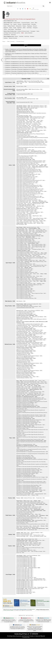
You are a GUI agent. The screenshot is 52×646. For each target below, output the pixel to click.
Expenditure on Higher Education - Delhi (37, 424)
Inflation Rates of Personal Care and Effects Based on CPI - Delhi (29, 190)
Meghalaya (29, 26)
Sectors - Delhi (19, 384)
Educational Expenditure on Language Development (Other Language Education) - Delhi (32, 447)
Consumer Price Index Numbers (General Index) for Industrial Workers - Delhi (31, 142)
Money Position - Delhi (10, 305)
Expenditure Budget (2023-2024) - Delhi (24, 585)
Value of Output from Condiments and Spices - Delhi (26, 251)
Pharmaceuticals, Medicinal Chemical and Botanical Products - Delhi (29, 219)
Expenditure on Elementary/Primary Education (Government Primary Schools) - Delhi (32, 413)
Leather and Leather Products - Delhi (23, 214)
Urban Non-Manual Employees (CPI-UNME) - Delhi (26, 156)
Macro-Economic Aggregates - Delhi (23, 326)
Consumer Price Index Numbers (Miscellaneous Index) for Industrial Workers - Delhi (31, 145)
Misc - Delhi (34, 201)
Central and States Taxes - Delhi (30, 539)
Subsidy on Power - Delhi (38, 535)
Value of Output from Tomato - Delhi (23, 297)
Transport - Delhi (34, 495)
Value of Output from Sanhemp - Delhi (24, 255)
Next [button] (50, 60)
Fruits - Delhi (40, 120)
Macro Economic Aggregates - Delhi (30, 380)
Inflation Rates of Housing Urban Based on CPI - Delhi (27, 181)
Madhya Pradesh (11, 26)
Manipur (24, 26)
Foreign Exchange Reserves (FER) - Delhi (10, 94)
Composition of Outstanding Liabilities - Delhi (25, 505)
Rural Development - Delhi (21, 393)
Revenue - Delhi (36, 526)
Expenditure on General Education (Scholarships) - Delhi (27, 421)
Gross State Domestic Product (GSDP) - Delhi (25, 311)
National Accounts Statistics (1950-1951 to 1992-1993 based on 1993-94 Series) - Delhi (31, 320)
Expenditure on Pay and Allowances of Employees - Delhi (27, 518)
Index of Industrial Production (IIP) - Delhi (24, 158)
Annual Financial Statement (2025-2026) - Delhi (25, 566)
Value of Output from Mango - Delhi (23, 259)
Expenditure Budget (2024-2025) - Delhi (24, 586)
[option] (26, 60)
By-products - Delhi (20, 237)
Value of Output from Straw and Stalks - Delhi (25, 240)
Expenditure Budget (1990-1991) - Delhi (37, 580)
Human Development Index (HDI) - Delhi (10, 102)
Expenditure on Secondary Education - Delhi (25, 456)
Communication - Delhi (21, 385)
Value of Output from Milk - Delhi (22, 266)
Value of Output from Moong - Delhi (39, 278)
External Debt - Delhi (20, 90)
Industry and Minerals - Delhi (22, 389)
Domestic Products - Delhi (37, 325)
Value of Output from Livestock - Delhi (24, 265)
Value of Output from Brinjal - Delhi (23, 287)
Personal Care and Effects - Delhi (39, 126)
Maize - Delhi (31, 231)
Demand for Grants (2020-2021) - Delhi (24, 571)
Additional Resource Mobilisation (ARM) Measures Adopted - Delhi (29, 502)
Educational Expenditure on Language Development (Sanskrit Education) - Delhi (32, 451)
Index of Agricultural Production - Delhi (24, 157)
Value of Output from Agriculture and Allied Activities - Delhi (28, 238)
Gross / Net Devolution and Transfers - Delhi (36, 503)
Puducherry (13, 34)
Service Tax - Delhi (20, 552)
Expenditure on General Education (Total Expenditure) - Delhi (28, 422)
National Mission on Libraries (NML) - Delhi (25, 493)
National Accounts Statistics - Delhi (39, 316)
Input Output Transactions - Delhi (30, 233)
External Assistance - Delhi (37, 89)
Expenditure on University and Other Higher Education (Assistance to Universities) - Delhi (30, 433)
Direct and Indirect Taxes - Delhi (38, 540)
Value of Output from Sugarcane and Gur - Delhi (25, 283)
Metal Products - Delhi (37, 216)
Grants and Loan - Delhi (36, 507)
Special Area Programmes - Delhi (23, 495)
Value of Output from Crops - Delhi (23, 275)
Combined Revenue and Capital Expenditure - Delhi (26, 521)
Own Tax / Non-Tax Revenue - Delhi (31, 527)
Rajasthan (19, 27)
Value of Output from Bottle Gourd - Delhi (24, 286)
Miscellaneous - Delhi (36, 124)
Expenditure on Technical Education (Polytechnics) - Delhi (27, 486)
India (16, 20)
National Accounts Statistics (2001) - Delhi (36, 333)
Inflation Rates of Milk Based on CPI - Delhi (24, 184)
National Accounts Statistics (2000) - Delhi (24, 327)
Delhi (22, 33)
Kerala (5, 26)
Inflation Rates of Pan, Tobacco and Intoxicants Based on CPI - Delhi (29, 189)
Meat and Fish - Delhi (20, 124)
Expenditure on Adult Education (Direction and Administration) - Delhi (30, 398)
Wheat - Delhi (19, 233)
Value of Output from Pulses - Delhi (23, 280)
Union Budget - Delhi (10, 574)
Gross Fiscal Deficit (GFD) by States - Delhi (25, 514)
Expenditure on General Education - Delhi (24, 417)
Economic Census (20, 41)
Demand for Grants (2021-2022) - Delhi (24, 572)
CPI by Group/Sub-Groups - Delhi (37, 118)
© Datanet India (26, 637)
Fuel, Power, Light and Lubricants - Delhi (36, 203)
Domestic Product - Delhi (37, 331)
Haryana (19, 24)
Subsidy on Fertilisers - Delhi (36, 532)
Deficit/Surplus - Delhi (28, 509)
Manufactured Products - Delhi (32, 207)
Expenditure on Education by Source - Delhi (25, 404)
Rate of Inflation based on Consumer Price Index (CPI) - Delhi (28, 200)
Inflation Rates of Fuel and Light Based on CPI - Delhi (26, 176)
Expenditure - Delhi (34, 515)
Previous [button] (2, 60)
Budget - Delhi (29, 500)
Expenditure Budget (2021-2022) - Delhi (24, 582)
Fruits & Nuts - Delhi (40, 256)
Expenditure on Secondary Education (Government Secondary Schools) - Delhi (31, 466)
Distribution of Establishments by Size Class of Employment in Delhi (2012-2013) (22, 61)
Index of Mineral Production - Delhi (23, 165)
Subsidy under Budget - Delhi (22, 536)
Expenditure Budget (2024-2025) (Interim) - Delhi (26, 587)
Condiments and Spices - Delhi (38, 249)
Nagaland (6, 27)
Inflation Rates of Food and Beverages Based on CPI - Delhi (28, 174)
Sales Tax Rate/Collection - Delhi (23, 551)
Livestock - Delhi (19, 261)
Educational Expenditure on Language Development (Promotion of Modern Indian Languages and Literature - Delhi (31, 450)
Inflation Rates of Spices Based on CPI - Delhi (25, 195)
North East (27, 36)
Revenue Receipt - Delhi (32, 529)
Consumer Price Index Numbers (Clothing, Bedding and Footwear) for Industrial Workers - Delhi (32, 138)
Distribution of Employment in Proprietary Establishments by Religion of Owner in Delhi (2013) (25, 56)
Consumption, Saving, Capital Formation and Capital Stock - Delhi (30, 324)
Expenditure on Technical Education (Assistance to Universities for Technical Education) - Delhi (31, 480)
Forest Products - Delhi (30, 256)
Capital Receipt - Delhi (21, 529)
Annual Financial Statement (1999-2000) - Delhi (25, 564)
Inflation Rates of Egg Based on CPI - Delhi (24, 173)
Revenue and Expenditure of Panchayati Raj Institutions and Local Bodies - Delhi (32, 524)
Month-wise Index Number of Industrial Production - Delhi (27, 164)
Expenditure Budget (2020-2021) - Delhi (24, 581)
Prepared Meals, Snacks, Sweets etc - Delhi (25, 127)
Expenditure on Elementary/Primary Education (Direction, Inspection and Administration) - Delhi (30, 411)
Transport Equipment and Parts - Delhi (24, 222)
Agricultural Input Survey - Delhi (32, 227)
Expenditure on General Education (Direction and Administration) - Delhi (30, 420)
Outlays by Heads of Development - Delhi (38, 383)
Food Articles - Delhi (31, 223)
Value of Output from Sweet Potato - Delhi (24, 295)
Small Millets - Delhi (27, 232)
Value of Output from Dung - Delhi (39, 261)
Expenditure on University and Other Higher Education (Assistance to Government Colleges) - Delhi (30, 428)
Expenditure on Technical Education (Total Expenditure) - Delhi (28, 489)
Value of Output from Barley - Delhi (38, 244)
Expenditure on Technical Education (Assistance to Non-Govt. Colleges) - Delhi (32, 477)
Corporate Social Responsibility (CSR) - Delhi (25, 390)
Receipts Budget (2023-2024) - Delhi (23, 589)
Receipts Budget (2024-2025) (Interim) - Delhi (25, 592)
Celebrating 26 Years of (22, 634)
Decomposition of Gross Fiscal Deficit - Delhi (25, 511)
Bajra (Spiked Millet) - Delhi (21, 229)
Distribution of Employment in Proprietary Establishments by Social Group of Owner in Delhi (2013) (26, 58)
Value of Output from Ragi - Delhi (38, 246)
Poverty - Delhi (11, 498)
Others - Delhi (19, 83)
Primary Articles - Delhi (38, 222)
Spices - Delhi (34, 129)
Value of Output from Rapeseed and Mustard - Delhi (26, 272)
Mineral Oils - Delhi (20, 207)
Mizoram (35, 26)
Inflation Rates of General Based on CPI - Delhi (25, 178)
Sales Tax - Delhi (35, 545)
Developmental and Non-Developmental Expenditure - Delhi (29, 516)
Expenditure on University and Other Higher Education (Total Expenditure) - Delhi (31, 437)
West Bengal (18, 29)
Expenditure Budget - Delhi (39, 578)
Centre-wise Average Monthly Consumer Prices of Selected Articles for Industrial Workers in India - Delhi (30, 134)
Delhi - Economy (10, 41)
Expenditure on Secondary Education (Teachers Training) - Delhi (29, 469)
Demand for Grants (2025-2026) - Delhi (24, 578)
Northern (32, 36)
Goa (11, 24)
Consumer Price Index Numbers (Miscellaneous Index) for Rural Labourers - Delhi (31, 154)
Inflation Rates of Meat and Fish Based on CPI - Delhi (26, 182)
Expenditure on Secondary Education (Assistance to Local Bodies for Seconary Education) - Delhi (31, 460)
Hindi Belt (21, 36)
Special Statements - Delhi (21, 333)
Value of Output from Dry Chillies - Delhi (24, 253)
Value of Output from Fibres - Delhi (23, 254)
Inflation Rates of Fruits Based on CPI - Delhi (25, 175)
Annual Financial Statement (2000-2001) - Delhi (25, 565)
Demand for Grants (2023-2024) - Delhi (24, 575)
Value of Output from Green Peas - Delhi (24, 289)
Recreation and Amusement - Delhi (23, 129)
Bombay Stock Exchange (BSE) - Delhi (34, 81)
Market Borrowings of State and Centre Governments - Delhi (28, 508)
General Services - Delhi (36, 388)
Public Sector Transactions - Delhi (39, 326)
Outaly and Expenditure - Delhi (22, 383)
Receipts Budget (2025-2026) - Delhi (23, 593)
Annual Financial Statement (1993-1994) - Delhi (25, 560)
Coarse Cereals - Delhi (40, 229)
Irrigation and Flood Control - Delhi (37, 391)
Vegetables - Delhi (20, 131)
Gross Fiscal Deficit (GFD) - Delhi (23, 510)
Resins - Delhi (19, 220)
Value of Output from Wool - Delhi (38, 266)
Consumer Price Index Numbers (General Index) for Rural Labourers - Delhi (31, 152)
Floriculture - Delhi (20, 256)
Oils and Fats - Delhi (35, 125)
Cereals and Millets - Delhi (21, 228)
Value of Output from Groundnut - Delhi (24, 270)
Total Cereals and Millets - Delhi (38, 232)
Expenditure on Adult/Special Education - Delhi (34, 395)
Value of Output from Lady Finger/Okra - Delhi (25, 291)
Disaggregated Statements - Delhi (23, 325)
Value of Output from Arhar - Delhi (30, 277)
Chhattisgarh (6, 24)
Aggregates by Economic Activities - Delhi (24, 353)
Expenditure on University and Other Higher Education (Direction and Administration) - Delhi (29, 435)
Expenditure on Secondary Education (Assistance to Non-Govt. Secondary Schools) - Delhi (31, 462)
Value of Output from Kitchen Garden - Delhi (25, 239)
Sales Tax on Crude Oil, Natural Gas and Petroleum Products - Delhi (30, 547)
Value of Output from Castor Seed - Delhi (24, 269)
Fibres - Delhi (36, 253)
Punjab (14, 27)
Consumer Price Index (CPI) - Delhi (30, 108)
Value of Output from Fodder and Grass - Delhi (25, 264)
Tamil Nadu (29, 27)
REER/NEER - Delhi (42, 201)
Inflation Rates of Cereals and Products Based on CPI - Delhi (28, 169)
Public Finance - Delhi (10, 515)
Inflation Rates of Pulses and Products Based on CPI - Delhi (28, 192)
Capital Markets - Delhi (10, 82)
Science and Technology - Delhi (35, 393)
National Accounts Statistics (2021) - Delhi (36, 346)
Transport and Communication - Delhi (38, 130)
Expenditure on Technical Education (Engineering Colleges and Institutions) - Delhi (31, 483)
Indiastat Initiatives (26, 615)
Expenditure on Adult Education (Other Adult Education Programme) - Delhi (31, 399)
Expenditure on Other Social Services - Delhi (25, 492)
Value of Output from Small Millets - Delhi (24, 248)
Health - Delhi (39, 121)
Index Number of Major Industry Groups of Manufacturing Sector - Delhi (30, 162)
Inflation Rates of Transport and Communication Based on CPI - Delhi (30, 197)
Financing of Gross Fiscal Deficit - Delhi (24, 513)
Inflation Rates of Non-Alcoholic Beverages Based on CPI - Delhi (29, 186)
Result (26, 45)
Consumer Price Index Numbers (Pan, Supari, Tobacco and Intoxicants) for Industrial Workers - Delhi (31, 148)
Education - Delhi (40, 394)
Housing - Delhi (37, 123)
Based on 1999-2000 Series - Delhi (23, 316)
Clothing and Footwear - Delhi (22, 118)
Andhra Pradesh (16, 22)
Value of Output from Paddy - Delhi (23, 246)
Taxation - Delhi (11, 546)
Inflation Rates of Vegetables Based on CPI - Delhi (26, 198)
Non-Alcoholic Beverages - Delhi (23, 125)
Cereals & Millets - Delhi (21, 243)
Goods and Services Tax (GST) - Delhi (24, 542)
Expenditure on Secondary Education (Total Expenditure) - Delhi (29, 472)
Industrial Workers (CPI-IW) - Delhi (32, 131)
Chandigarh (32, 31)
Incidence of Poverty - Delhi (29, 498)
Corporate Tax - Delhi (33, 541)
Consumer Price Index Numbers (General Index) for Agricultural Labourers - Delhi (31, 114)
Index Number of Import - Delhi (23, 105)
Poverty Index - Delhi (40, 498)
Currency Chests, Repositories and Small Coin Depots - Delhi (28, 306)
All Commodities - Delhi (21, 203)
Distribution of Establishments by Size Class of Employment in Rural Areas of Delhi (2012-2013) (26, 63)
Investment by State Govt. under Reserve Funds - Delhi (27, 98)
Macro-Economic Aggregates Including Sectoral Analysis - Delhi (29, 356)
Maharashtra (18, 26)
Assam (32, 22)
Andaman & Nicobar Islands (23, 31)
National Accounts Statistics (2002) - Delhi (36, 340)
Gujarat (15, 24)
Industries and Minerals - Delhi (22, 391)
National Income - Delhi (10, 344)
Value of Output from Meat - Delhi (39, 265)
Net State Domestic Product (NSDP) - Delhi (24, 375)
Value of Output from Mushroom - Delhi (24, 292)
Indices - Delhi (12, 165)
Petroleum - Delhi (19, 386)
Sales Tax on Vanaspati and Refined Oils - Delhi (25, 550)
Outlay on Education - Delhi (21, 424)
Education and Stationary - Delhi (22, 119)
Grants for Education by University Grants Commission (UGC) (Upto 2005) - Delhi (31, 442)
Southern (6, 38)
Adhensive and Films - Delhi (36, 208)
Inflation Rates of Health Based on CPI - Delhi (25, 179)
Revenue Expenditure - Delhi (22, 522)
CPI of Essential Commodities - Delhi (23, 115)
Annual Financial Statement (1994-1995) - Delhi (25, 561)
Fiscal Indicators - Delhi (21, 503)
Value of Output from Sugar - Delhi (23, 282)
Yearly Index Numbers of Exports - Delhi (39, 107)
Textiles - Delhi (42, 220)
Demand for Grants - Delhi (21, 567)
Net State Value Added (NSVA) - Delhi (23, 376)
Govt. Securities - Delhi (10, 98)
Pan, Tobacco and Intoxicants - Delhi (23, 126)
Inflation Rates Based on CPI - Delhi (23, 167)
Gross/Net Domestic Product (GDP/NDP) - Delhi (25, 314)
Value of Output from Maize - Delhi (38, 245)
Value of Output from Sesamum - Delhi (24, 273)
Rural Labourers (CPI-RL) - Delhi (22, 151)
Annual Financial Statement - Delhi (33, 555)
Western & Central (13, 38)
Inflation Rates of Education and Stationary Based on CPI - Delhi (29, 171)
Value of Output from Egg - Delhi (22, 262)
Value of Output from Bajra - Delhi (23, 244)
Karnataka (33, 24)
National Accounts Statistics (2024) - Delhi (24, 364)
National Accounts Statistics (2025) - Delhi (24, 371)
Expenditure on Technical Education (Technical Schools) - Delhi (28, 487)
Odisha (10, 27)
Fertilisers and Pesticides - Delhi (36, 212)
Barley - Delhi (31, 229)
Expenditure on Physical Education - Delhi (24, 455)
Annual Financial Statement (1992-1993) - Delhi (25, 559)
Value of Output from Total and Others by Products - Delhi (28, 242)
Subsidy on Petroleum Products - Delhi (24, 535)
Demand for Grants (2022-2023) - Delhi (24, 574)
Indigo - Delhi (42, 260)
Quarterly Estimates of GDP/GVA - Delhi (24, 378)
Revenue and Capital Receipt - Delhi (23, 528)
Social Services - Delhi (20, 394)
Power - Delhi (28, 386)
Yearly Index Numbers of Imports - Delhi (39, 105)
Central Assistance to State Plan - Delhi (31, 382)
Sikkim (24, 27)
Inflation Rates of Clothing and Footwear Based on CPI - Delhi (28, 170)
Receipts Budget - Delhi (42, 587)
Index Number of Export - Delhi (23, 107)
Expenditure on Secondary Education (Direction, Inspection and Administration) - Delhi (32, 465)
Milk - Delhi (28, 124)
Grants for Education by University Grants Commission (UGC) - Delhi (30, 439)
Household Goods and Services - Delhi (24, 123)
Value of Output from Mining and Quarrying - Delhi (26, 298)
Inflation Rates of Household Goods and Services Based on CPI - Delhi (30, 180)
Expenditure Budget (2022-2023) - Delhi (24, 583)
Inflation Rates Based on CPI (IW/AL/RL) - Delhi (25, 168)
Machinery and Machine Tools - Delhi (23, 216)
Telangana (35, 27)
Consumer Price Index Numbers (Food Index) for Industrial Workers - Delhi (31, 140)
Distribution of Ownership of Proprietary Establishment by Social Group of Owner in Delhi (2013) (26, 69)
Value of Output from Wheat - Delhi (23, 249)
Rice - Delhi (18, 232)
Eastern (16, 36)
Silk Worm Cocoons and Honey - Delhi (24, 281)
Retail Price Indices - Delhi (21, 149)
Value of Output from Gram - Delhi (23, 278)
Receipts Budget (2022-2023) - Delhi (35, 588)
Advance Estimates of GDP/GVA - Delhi (35, 310)
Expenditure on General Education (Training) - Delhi (26, 423)
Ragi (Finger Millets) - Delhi (41, 231)
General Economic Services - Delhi (23, 388)
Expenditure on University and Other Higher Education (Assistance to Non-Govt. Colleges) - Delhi (32, 430)
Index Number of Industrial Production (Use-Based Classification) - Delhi (30, 160)
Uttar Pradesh (11, 29)
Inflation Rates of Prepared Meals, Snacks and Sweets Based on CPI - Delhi (31, 191)
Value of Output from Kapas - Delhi (39, 254)
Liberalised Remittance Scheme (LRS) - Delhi (25, 307)
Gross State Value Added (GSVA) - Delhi (24, 313)
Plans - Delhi (12, 438)
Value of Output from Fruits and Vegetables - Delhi (36, 258)
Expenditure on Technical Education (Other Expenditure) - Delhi (28, 485)
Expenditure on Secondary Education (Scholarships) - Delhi (28, 468)
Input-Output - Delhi (10, 262)
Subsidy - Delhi (11, 534)
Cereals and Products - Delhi (39, 116)
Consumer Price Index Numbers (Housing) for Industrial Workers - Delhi (30, 143)
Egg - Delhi (33, 119)
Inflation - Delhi (35, 165)
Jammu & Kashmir (28, 33)
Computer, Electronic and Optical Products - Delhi (26, 211)
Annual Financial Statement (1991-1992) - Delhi (25, 558)
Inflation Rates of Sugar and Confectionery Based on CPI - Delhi (29, 196)
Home (4, 41)
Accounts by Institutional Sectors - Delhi (24, 348)
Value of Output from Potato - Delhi (39, 293)
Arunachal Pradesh (25, 22)
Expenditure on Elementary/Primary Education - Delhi (26, 405)
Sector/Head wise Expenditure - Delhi (23, 526)
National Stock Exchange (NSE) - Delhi (36, 82)
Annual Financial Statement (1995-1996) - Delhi (25, 563)
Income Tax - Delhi (37, 542)
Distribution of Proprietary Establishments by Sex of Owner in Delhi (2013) (21, 73)
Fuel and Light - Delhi (20, 121)
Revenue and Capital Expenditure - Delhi (24, 519)
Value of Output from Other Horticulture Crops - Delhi (27, 260)
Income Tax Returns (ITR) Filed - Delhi (33, 544)
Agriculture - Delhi (35, 384)
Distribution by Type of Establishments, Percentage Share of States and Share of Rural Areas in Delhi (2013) (26, 54)
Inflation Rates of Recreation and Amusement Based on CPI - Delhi (29, 193)
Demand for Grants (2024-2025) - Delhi (24, 576)
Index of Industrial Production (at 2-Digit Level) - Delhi (27, 163)
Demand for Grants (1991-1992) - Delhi (24, 570)
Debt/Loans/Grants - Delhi (29, 504)
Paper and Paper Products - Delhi (39, 218)
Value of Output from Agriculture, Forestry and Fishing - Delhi (28, 234)
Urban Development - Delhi (40, 493)
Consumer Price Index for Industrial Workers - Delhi (26, 136)
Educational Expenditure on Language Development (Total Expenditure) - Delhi (32, 453)
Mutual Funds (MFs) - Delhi (21, 82)
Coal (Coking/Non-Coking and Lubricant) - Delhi (25, 206)
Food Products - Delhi (20, 213)
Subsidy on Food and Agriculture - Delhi (24, 533)
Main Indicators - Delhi (10, 301)
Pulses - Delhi (39, 276)
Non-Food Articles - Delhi (21, 224)
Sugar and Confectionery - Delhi (22, 130)
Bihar (36, 22)
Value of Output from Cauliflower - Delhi (24, 288)
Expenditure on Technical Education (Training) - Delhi (27, 490)
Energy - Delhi (30, 385)
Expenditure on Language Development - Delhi (25, 444)
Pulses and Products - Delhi (40, 127)
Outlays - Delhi (42, 380)
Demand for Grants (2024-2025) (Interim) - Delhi (26, 577)
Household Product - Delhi (32, 213)
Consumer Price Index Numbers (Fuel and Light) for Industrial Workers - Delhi (31, 141)
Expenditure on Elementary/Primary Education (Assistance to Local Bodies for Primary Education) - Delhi (31, 408)
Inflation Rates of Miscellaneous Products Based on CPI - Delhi (28, 185)
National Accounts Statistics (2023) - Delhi (24, 357)
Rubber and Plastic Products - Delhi (31, 220)
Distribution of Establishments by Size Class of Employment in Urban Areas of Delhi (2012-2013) (26, 65)
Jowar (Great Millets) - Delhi (22, 231)
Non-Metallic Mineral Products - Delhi (23, 217)
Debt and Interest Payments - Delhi (23, 507)
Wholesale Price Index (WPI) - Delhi (23, 202)
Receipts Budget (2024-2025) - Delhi (23, 591)
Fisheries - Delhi (36, 255)
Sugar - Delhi (36, 281)
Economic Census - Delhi (9, 86)
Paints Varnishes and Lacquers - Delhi (23, 218)
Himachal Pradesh (26, 24)
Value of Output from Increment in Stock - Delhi (25, 276)
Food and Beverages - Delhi (22, 120)
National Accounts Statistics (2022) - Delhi (24, 349)
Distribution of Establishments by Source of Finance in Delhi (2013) (19, 67)
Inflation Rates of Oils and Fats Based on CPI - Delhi (26, 187)
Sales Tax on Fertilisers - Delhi (22, 549)
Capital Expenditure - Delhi (40, 520)
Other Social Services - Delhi (22, 491)
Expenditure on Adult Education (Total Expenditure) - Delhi (28, 400)
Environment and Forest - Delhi (38, 386)
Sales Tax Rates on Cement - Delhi (38, 551)
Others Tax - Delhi (27, 545)
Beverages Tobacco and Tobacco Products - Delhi (26, 209)
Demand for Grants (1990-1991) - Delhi (24, 569)
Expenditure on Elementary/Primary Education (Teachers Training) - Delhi (31, 415)
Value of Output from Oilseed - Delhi (23, 271)
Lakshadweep (7, 34)
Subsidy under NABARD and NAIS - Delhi (38, 536)
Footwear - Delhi (32, 120)
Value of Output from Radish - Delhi (23, 294)
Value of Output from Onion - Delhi (23, 293)
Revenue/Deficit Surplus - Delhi (22, 515)
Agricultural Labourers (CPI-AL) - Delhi (24, 110)
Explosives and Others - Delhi (22, 212)
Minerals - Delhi (40, 223)
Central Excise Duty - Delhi (21, 541)
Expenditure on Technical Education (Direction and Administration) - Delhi (30, 481)
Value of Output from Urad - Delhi (38, 280)
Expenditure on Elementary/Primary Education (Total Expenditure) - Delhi (30, 416)
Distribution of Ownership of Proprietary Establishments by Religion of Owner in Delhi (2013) (25, 71)
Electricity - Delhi (40, 206)
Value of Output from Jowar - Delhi (23, 245)
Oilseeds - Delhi (19, 267)
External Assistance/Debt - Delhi (9, 90)
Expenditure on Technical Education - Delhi (24, 474)
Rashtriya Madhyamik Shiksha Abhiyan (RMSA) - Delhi (27, 473)
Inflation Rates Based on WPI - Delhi (23, 201)
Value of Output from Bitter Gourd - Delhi (33, 284)
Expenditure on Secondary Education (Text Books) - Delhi (27, 471)
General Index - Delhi (30, 121)
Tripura (5, 29)
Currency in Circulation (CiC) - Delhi (34, 304)
